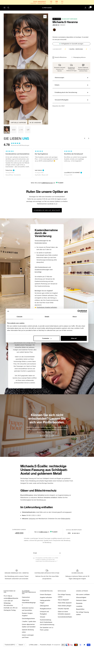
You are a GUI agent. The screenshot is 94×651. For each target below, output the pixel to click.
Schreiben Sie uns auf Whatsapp (47, 210)
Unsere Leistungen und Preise (28, 636)
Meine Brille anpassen (65, 603)
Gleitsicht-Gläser (81, 600)
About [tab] (75, 316)
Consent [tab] (19, 316)
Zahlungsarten (44, 606)
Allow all (73, 338)
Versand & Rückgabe (61, 100)
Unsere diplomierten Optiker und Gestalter (29, 625)
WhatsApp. (7, 603)
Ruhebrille (79, 603)
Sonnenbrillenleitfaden (65, 617)
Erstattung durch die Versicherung (66, 92)
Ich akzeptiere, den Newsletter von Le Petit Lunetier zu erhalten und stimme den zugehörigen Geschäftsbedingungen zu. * (47, 559)
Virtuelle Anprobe (18, 122)
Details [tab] (47, 316)
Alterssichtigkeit (81, 597)
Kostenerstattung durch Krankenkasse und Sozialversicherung (47, 622)
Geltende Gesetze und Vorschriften (28, 609)
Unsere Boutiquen (45, 594)
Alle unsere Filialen (47, 435)
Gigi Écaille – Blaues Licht (12, 175)
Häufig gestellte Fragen (45, 601)
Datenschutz (26, 597)
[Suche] (8, 7)
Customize (45, 338)
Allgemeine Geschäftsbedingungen (29, 602)
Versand (42, 617)
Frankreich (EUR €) (10, 645)
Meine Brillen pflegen (64, 606)
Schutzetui (32, 519)
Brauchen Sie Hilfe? (59, 106)
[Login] (85, 7)
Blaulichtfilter (80, 609)
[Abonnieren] (59, 553)
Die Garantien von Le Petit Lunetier (46, 629)
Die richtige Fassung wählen (64, 596)
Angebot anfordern (46, 597)
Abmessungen (59, 77)
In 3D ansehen (35, 122)
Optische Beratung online (28, 631)
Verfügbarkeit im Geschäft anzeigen (72, 44)
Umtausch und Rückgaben (44, 613)
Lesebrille (79, 606)
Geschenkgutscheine (28, 618)
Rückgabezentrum (45, 609)
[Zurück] (84, 138)
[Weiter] (88, 138)
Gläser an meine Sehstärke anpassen (64, 613)
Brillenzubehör (65, 519)
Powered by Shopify (45, 645)
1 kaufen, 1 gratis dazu (29, 621)
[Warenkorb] (89, 8)
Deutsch (21, 645)
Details (57, 85)
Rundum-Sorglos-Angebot (27, 614)
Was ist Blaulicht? (63, 600)
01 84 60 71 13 (52, 204)
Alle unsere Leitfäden (83, 594)
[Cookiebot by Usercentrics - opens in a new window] (79, 311)
